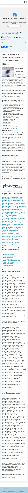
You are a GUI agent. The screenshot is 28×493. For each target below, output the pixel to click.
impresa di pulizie (15, 128)
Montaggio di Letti (12, 207)
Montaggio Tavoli (11, 222)
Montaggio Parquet (12, 227)
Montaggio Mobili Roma (14, 18)
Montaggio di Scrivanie (12, 212)
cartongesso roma (8, 263)
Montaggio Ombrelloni (12, 224)
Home (3, 32)
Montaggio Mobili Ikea (13, 218)
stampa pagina (6, 39)
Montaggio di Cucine (13, 203)
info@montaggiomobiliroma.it (13, 191)
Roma (21, 315)
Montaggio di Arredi (11, 200)
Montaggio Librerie (12, 210)
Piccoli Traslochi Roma (10, 32)
